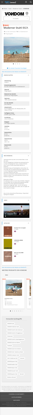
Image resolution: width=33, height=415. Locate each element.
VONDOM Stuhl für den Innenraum (15, 330)
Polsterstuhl (10, 336)
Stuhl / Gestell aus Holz (12, 358)
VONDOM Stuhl (10, 323)
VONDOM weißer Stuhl (12, 364)
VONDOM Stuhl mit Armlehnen (14, 348)
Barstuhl (22, 374)
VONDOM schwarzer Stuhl (13, 355)
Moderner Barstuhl (11, 377)
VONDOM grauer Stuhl (12, 361)
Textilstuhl (9, 345)
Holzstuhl (22, 358)
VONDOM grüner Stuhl (12, 374)
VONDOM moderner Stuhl (13, 326)
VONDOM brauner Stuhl (12, 371)
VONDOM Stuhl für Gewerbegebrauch (15, 339)
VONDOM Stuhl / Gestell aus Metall (15, 352)
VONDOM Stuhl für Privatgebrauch (15, 333)
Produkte (16, 18)
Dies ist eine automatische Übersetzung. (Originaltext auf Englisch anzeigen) (16, 194)
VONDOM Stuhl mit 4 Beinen (13, 342)
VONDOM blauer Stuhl (12, 367)
